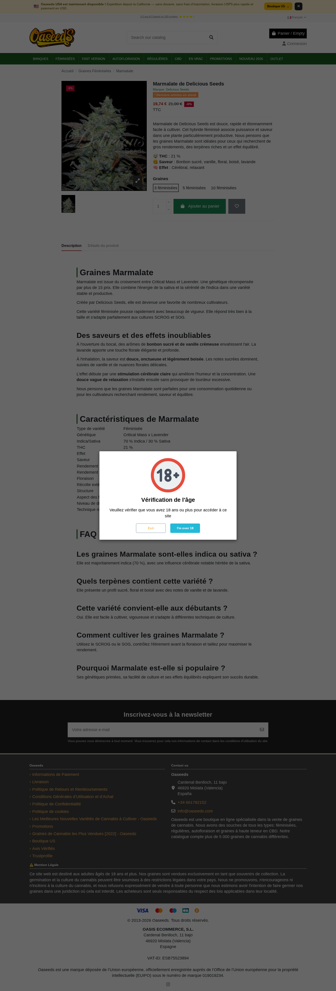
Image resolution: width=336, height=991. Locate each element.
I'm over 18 (185, 528)
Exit (151, 528)
